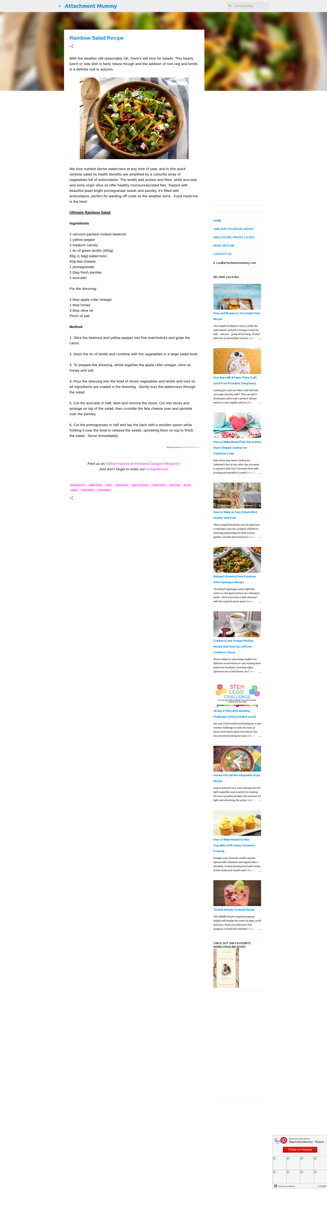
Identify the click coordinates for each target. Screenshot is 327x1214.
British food (78, 485)
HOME (217, 220)
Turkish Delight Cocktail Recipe (234, 909)
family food (95, 485)
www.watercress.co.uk (190, 447)
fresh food (122, 485)
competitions (156, 469)
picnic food (158, 485)
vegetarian (104, 490)
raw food (174, 485)
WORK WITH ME (224, 245)
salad (74, 490)
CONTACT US (222, 254)
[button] (71, 46)
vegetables (87, 490)
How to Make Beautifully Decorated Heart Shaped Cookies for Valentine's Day (237, 447)
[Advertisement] (134, 549)
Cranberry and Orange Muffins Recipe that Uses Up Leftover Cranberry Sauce (233, 646)
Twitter (111, 464)
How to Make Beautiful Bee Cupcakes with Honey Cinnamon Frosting (234, 845)
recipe (187, 485)
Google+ (157, 464)
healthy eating (140, 485)
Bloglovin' (173, 464)
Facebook (126, 464)
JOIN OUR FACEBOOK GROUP (233, 229)
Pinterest (142, 464)
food (109, 485)
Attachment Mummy (91, 6)
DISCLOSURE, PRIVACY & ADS (233, 237)
